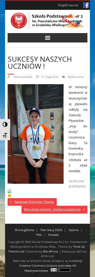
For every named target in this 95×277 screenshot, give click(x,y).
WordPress (50, 251)
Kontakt (53, 235)
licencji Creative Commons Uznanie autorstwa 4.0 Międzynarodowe (50, 265)
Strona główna (24, 230)
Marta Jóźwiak (23, 77)
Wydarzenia (76, 77)
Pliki (39, 235)
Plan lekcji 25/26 (51, 230)
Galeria (74, 230)
